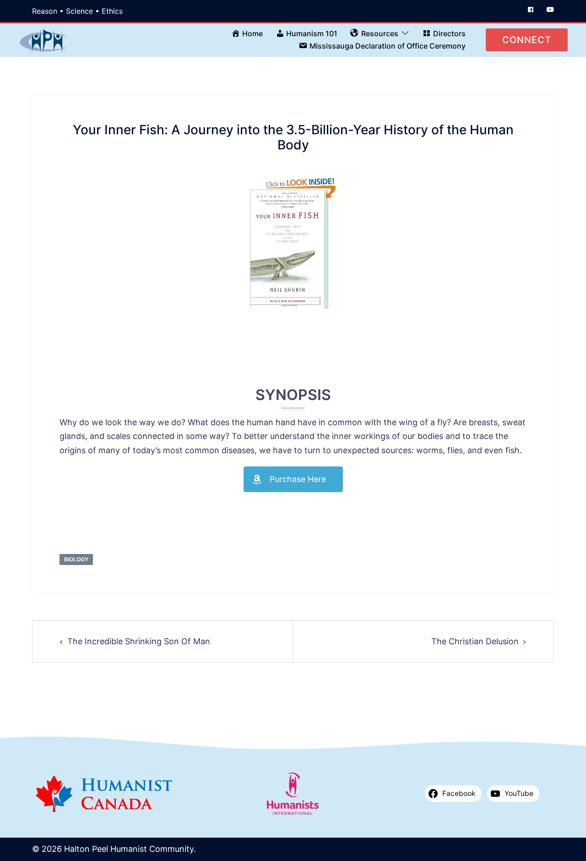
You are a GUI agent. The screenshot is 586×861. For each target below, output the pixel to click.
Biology (76, 559)
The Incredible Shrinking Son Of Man (138, 641)
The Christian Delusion (475, 641)
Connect (526, 39)
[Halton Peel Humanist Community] (44, 39)
